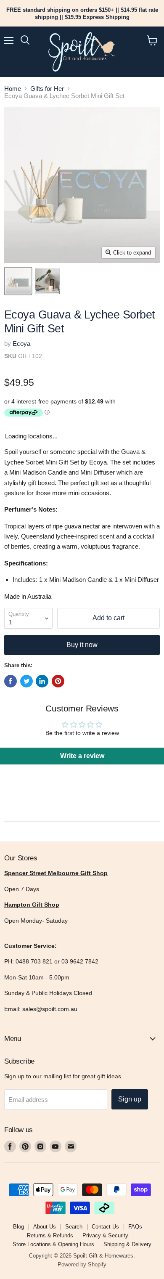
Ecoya (21, 343)
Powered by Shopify (82, 1264)
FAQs (135, 1226)
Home (12, 88)
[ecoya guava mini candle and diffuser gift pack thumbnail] (47, 281)
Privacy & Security (105, 1235)
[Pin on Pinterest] (58, 681)
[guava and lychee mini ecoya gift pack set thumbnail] (18, 281)
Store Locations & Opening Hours (53, 1244)
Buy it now (82, 644)
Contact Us (105, 1226)
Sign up (129, 1099)
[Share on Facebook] (10, 681)
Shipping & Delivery (127, 1244)
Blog (18, 1226)
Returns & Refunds (50, 1235)
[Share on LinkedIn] (42, 681)
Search (73, 1226)
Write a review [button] (82, 755)
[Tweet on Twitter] (26, 681)
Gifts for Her (47, 88)
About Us (44, 1226)
